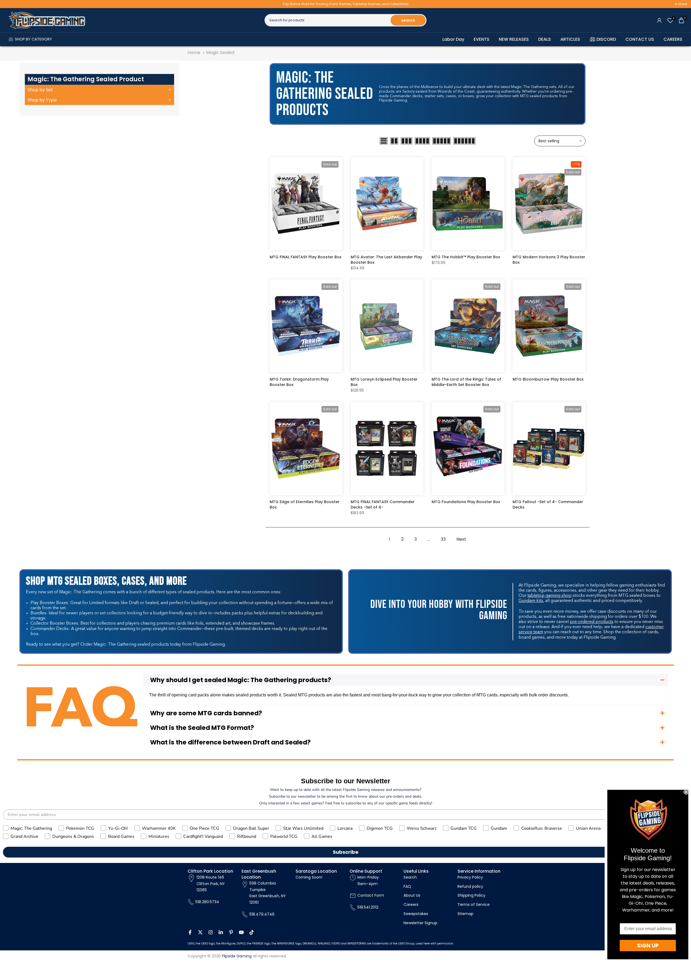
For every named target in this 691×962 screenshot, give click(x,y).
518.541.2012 (367, 907)
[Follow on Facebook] (190, 932)
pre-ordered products (591, 622)
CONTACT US (639, 39)
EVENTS (481, 39)
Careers (411, 904)
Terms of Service (474, 904)
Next (461, 539)
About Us (412, 895)
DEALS (544, 39)
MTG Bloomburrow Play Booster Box (548, 379)
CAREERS (672, 39)
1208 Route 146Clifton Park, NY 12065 (211, 884)
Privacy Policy (470, 877)
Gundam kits (531, 601)
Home (194, 52)
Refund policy (470, 886)
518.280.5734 (207, 902)
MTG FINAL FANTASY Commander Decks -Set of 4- (383, 504)
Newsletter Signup (420, 923)
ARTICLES (570, 39)
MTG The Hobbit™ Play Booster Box (466, 257)
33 (443, 539)
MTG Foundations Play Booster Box (466, 501)
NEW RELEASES (514, 39)
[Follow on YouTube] (241, 932)
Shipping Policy (471, 895)
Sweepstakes (416, 913)
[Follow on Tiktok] (251, 932)
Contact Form (370, 895)
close (11, 4)
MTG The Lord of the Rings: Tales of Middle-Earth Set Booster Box (466, 382)
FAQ (407, 886)
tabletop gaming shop (549, 596)
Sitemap (465, 913)
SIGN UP (648, 945)
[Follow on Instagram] (210, 932)
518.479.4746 (262, 914)
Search (410, 877)
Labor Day (453, 39)
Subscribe (345, 852)
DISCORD (606, 39)
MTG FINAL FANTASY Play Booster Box (305, 257)
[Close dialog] (686, 792)
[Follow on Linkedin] (220, 932)
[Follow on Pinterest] (231, 932)
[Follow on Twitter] (200, 932)
